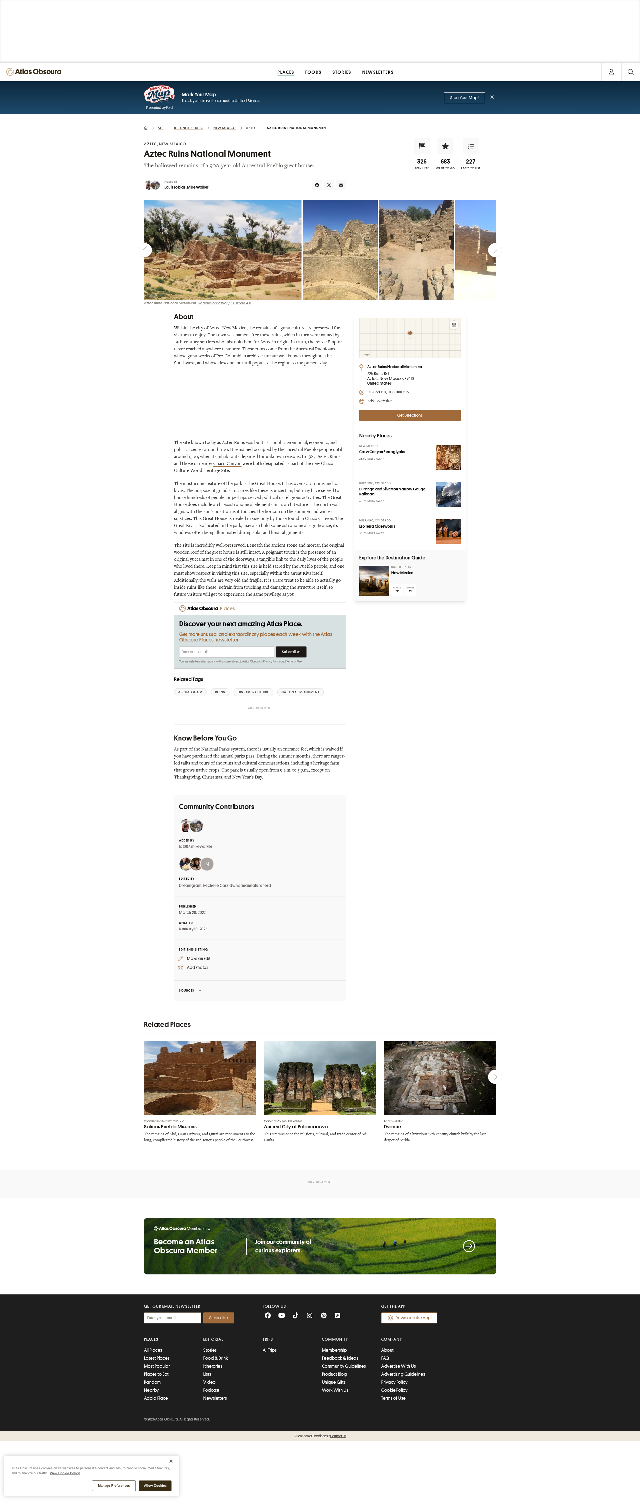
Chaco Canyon (227, 464)
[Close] (171, 1461)
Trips (268, 1339)
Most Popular (157, 1366)
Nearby (151, 1390)
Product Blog (334, 1374)
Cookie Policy (394, 1390)
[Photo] (448, 457)
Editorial (213, 1339)
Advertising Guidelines (403, 1374)
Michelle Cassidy (218, 886)
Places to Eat (156, 1374)
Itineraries (212, 1366)
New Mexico (402, 573)
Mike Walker (197, 187)
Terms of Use (294, 661)
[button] (422, 146)
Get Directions (410, 415)
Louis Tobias (175, 187)
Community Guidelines (344, 1366)
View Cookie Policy (65, 1473)
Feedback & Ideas (340, 1358)
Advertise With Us (398, 1366)
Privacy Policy (271, 661)
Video (209, 1382)
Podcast (211, 1390)
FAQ (385, 1358)
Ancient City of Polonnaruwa (296, 1126)
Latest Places (157, 1358)
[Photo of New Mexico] (374, 581)
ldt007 (184, 847)
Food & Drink (215, 1358)
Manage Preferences (114, 1485)
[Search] (630, 72)
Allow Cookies (155, 1485)
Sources (186, 990)
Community (335, 1339)
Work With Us (335, 1390)
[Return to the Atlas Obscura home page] (35, 72)
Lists (207, 1374)
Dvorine (392, 1126)
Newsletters (215, 1398)
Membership (334, 1350)
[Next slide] (495, 250)
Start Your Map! (464, 98)
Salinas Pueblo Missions (170, 1126)
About (387, 1350)
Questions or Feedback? (320, 1436)
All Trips (270, 1350)
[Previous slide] (145, 250)
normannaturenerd (253, 886)
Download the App (413, 1318)
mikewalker (201, 847)
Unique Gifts (334, 1382)
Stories (209, 1350)
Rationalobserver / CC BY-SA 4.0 (224, 303)
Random (152, 1382)
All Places (153, 1350)
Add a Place (156, 1398)
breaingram (190, 886)
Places (151, 1339)
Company (391, 1339)
